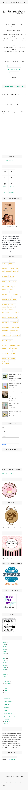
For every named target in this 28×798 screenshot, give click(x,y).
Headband (11, 309)
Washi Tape (13, 353)
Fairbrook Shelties (6, 296)
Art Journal (5, 276)
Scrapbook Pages (16, 335)
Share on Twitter (15, 69)
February (7, 719)
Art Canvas (13, 273)
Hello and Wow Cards (9, 695)
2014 (4, 662)
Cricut (3, 286)
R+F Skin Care (11, 192)
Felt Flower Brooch (6, 299)
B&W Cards (7, 704)
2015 (4, 660)
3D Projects (4, 263)
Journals (4, 314)
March (6, 692)
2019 (4, 651)
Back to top (21, 788)
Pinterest (12, 180)
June (6, 688)
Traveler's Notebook (6, 350)
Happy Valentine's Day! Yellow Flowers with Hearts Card (15, 413)
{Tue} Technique (5, 363)
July (5, 685)
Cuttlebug (9, 286)
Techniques (14, 348)
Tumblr (4, 192)
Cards (3, 284)
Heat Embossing (5, 312)
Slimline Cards (5, 343)
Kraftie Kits (11, 314)
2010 (4, 672)
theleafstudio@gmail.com (11, 160)
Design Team (5, 289)
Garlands (13, 304)
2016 (4, 658)
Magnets (4, 317)
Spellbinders (13, 343)
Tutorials (15, 350)
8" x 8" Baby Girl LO (9, 713)
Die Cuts (11, 289)
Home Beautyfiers (15, 312)
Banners (12, 276)
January (6, 721)
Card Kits (14, 281)
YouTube (12, 186)
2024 (4, 642)
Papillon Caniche (14, 322)
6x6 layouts (11, 263)
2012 (4, 667)
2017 (4, 656)
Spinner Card (5, 345)
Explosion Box (15, 294)
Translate (13, 759)
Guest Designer (11, 307)
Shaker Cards (5, 340)
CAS (9, 281)
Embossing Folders (6, 294)
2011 (4, 669)
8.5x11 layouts (5, 266)
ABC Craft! (11, 268)
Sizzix (11, 340)
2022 (4, 644)
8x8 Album (12, 266)
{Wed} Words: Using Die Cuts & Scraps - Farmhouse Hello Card (15, 376)
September (7, 683)
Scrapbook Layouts (6, 335)
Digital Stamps (5, 291)
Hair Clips (4, 309)
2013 (4, 665)
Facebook (5, 180)
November (7, 681)
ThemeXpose (15, 783)
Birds (13, 278)
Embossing (12, 291)
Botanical (4, 281)
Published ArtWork (14, 330)
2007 (4, 723)
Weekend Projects (13, 355)
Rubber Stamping (6, 332)
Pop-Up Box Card (15, 327)
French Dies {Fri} (11, 302)
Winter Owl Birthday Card (14, 404)
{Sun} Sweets (5, 361)
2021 (4, 646)
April (6, 690)
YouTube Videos (11, 358)
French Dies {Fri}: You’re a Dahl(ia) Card (15, 384)
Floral (14, 299)
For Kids (4, 302)
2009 (4, 674)
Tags (9, 348)
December (7, 679)
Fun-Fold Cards (5, 304)
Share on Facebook (14, 66)
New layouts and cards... (10, 716)
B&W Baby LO (7, 707)
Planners (12, 325)
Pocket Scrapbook (6, 327)
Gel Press (4, 307)
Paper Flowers (5, 322)
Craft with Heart (16, 284)
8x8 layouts (4, 268)
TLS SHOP (5, 173)
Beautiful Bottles (6, 278)
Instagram (5, 186)
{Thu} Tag (12, 361)
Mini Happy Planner (12, 317)
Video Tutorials (5, 353)
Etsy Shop (12, 173)
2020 (4, 649)
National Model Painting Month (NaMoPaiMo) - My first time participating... (15, 395)
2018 (4, 653)
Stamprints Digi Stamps (15, 345)
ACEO (17, 268)
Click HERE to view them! (8, 473)
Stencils (4, 348)
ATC (3, 271)
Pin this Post (15, 72)
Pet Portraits (5, 325)
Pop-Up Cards (5, 330)
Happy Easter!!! (8, 701)
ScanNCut (14, 332)
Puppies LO (7, 698)
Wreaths (4, 358)
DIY (14, 286)
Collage (8, 284)
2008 (4, 676)
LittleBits (17, 314)
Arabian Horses (5, 273)
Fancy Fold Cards (16, 296)
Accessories (8, 271)
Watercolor (5, 355)
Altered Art (15, 271)
